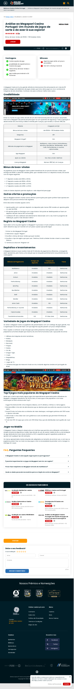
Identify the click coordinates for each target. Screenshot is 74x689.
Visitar (15, 541)
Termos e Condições (35, 621)
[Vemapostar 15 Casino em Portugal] (54, 506)
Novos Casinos (53, 618)
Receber (15, 493)
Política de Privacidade (36, 618)
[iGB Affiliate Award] (16, 593)
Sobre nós (32, 615)
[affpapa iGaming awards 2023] (54, 593)
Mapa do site (33, 625)
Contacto (32, 612)
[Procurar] (68, 3)
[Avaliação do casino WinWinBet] (20, 517)
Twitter (55, 644)
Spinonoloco (12, 646)
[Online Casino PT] (19, 3)
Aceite (66, 684)
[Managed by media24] (63, 665)
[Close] (70, 677)
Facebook (54, 640)
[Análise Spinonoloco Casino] (20, 504)
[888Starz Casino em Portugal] (54, 493)
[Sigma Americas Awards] (39, 593)
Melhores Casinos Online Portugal (14, 8)
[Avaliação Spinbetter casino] (20, 493)
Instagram (54, 648)
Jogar (13, 42)
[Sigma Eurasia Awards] (27, 593)
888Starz (11, 643)
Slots (50, 615)
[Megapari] (64, 24)
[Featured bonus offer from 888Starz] (64, 3)
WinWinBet (11, 653)
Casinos (51, 612)
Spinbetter (11, 639)
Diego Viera (9, 17)
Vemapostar (12, 649)
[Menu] (5, 3)
